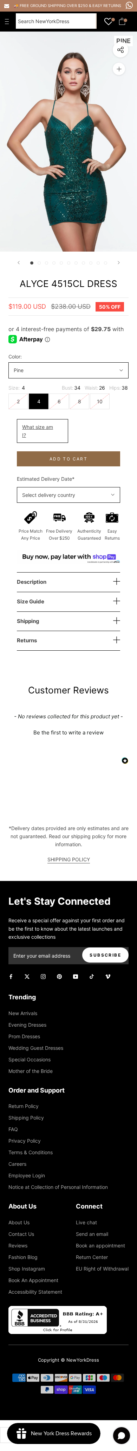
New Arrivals (22, 1013)
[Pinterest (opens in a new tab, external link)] (59, 976)
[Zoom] (119, 69)
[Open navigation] (8, 21)
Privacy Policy (24, 1141)
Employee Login (26, 1175)
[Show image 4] (54, 263)
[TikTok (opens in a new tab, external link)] (91, 976)
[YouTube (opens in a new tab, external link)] (75, 976)
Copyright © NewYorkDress (68, 1360)
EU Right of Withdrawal (102, 1269)
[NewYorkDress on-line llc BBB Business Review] (57, 1310)
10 (100, 401)
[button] (68, 731)
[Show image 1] (31, 263)
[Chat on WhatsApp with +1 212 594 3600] (129, 5)
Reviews (17, 1245)
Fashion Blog (23, 1257)
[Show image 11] (105, 263)
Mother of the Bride (30, 1071)
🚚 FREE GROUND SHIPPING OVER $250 (51, 5)
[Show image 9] (90, 263)
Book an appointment (100, 1245)
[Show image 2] (39, 263)
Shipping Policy (26, 1118)
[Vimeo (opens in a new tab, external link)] (107, 976)
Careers (17, 1164)
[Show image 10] (98, 263)
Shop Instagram (26, 1269)
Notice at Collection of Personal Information (58, 1187)
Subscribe (105, 955)
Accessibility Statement (35, 1292)
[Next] (119, 262)
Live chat (86, 1222)
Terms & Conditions (30, 1152)
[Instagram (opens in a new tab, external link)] (43, 976)
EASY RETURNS (106, 5)
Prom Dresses (24, 1036)
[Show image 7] (76, 263)
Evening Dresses (27, 1025)
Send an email (92, 1234)
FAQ (13, 1129)
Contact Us (21, 1234)
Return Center (92, 1257)
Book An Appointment (33, 1280)
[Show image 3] (46, 263)
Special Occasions (29, 1059)
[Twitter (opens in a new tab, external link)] (27, 976)
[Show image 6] (68, 263)
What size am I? (37, 431)
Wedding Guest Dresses (35, 1048)
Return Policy (23, 1106)
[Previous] (19, 262)
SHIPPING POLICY (68, 859)
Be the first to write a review (68, 732)
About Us (19, 1222)
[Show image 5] (61, 263)
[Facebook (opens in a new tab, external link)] (10, 976)
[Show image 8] (83, 263)
